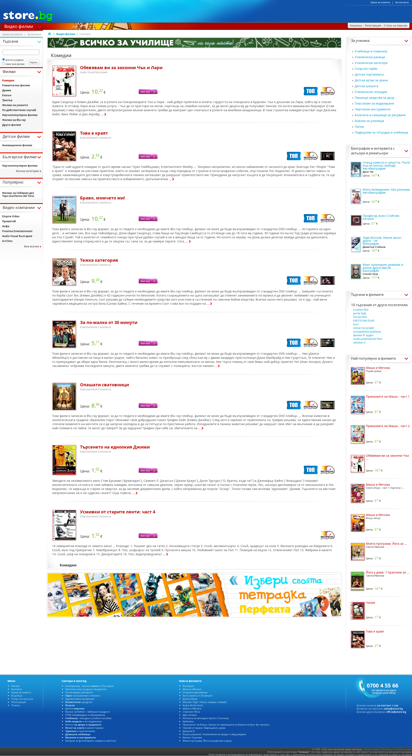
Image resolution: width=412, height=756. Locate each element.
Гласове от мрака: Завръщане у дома (204, 727)
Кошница (16, 695)
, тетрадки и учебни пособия (88, 718)
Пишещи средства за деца (374, 98)
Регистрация (18, 702)
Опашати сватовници (195, 692)
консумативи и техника (82, 695)
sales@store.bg (393, 708)
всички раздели (15, 59)
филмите (376, 294)
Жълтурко (188, 686)
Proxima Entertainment (17, 231)
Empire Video (10, 216)
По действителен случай (19, 110)
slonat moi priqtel (363, 328)
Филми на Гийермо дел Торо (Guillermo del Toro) (18, 194)
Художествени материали (79, 698)
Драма (6, 90)
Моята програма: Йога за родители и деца (207, 740)
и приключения (80, 731)
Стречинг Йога (191, 711)
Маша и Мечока (192, 689)
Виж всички (31, 246)
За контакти (402, 2)
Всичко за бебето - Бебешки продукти (87, 711)
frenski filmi (360, 317)
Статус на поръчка (22, 698)
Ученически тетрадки (371, 92)
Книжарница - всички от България (89, 686)
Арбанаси (188, 721)
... (102, 114)
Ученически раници (370, 57)
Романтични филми (16, 85)
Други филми (11, 125)
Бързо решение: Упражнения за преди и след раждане (214, 734)
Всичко (83, 724)
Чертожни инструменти (372, 109)
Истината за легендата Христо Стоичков (206, 718)
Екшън (6, 95)
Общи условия (371, 749)
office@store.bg (396, 712)
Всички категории (27, 171)
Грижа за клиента (380, 2)
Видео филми (18, 26)
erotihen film (360, 310)
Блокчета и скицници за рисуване (380, 115)
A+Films (7, 241)
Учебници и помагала (371, 51)
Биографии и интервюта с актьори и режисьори (373, 150)
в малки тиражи (84, 727)
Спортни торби (366, 69)
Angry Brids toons (193, 705)
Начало (15, 686)
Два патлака (190, 714)
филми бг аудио (363, 335)
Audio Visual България (17, 236)
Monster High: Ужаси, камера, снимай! (205, 702)
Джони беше (190, 698)
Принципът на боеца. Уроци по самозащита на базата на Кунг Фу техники (226, 724)
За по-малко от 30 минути (197, 695)
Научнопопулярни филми (20, 115)
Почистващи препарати (79, 692)
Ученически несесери (371, 63)
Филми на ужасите (15, 105)
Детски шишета (366, 86)
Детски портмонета (369, 74)
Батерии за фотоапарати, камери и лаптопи (90, 740)
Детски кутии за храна (371, 80)
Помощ (15, 705)
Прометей (9, 221)
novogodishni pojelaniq (367, 331)
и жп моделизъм (83, 721)
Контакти (16, 689)
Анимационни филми (17, 145)
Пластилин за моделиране (374, 103)
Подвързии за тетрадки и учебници (381, 132)
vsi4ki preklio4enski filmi (367, 339)
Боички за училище (369, 121)
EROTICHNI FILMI (363, 320)
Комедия (8, 80)
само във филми (15, 63)
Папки (359, 127)
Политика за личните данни (396, 749)
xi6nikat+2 (359, 342)
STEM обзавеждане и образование (85, 714)
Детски (74, 708)
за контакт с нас (387, 705)
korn (356, 324)
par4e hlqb (359, 313)
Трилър (7, 100)
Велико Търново (192, 737)
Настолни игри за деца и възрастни (85, 689)
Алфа (5, 226)
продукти (78, 702)
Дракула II (189, 731)
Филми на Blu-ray (14, 120)
